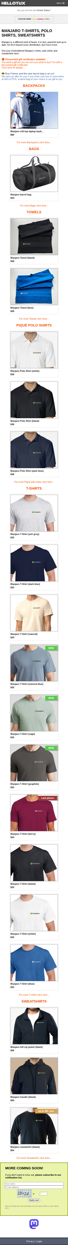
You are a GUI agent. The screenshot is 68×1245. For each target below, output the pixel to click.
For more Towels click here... (34, 318)
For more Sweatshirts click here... (34, 1158)
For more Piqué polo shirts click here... (34, 482)
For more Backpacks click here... (34, 142)
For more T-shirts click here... (34, 994)
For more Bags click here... (34, 205)
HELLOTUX (13, 3)
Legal (39, 1241)
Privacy (30, 1241)
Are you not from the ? (34, 10)
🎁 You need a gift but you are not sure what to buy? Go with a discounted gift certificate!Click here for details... (32, 63)
